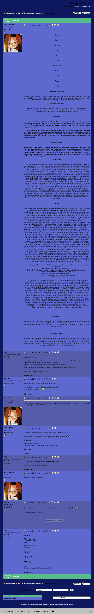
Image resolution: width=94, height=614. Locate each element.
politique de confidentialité (64, 605)
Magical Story (10, 13)
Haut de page (8, 576)
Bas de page (7, 20)
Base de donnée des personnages (29, 13)
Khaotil (77, 6)
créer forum (25, 605)
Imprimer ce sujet (10, 599)
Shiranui (84, 6)
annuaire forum (48, 605)
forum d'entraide (36, 605)
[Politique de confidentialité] (53, 611)
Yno (89, 6)
